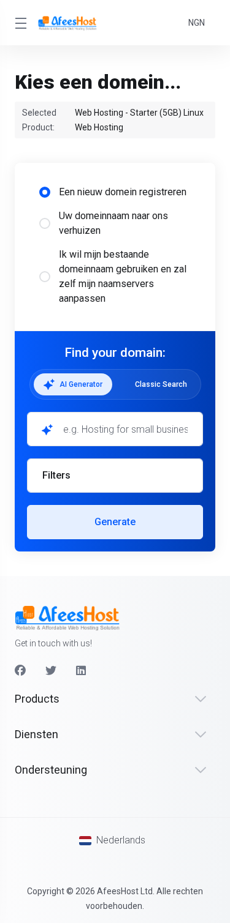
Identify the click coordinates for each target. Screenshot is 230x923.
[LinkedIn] (81, 670)
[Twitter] (51, 670)
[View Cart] (170, 23)
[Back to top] (115, 863)
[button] (115, 475)
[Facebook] (20, 670)
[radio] (44, 192)
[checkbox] (44, 547)
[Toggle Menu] (19, 22)
